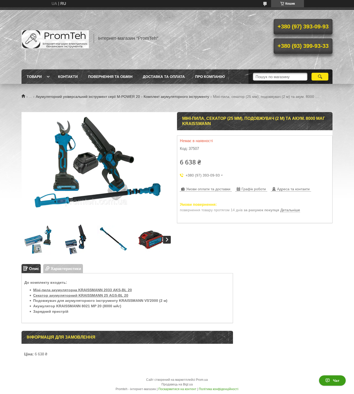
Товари (34, 77)
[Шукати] (319, 77)
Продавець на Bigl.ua (177, 384)
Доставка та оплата (164, 77)
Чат (336, 380)
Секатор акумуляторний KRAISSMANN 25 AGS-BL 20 (80, 295)
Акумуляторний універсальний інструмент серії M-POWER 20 (88, 96)
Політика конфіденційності (218, 389)
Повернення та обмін (110, 77)
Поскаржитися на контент (177, 389)
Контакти (68, 77)
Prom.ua (202, 380)
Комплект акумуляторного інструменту (176, 96)
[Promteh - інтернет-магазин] (55, 38)
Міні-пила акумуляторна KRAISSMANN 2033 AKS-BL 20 (82, 290)
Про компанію (210, 77)
